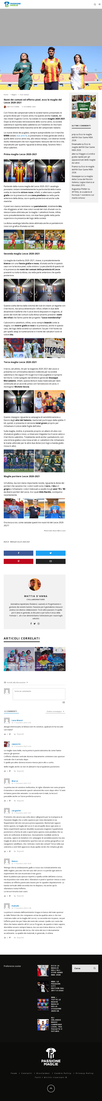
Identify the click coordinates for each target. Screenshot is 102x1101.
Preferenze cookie (12, 966)
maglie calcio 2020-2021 (20, 542)
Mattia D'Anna (13, 107)
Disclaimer (43, 1073)
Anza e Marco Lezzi (59, 531)
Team (14, 1073)
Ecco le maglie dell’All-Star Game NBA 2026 (82, 137)
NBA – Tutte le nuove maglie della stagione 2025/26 (56, 1004)
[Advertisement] (51, 27)
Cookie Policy (63, 1073)
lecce (7, 542)
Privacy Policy (85, 1073)
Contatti (27, 1073)
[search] (94, 968)
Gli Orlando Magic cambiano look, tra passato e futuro (56, 1024)
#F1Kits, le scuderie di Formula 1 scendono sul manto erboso (83, 195)
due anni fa (22, 135)
